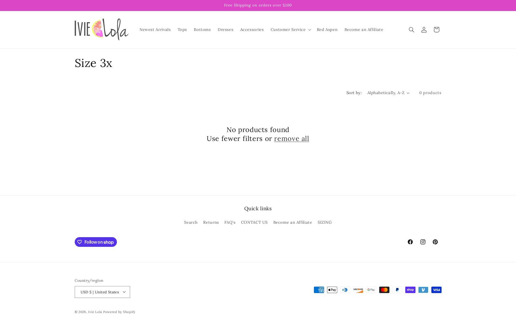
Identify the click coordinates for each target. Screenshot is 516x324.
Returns (211, 222)
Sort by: (354, 92)
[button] (290, 29)
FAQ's (229, 222)
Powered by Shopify (119, 311)
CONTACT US (254, 222)
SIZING (325, 222)
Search (191, 222)
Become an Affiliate (292, 222)
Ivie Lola (95, 311)
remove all (291, 138)
